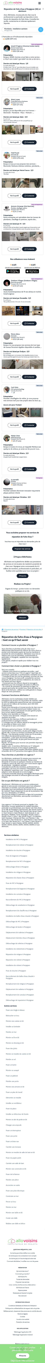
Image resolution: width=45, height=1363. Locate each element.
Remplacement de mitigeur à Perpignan (20, 984)
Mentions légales (22, 1314)
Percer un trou (11, 1202)
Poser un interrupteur (13, 1130)
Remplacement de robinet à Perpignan (19, 845)
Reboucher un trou (12, 1015)
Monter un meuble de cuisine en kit (18, 1054)
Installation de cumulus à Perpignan (18, 894)
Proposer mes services (22, 1282)
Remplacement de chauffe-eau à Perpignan (21, 910)
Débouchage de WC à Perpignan (17, 921)
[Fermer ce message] (40, 1348)
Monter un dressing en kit (15, 1043)
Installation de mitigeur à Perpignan (18, 872)
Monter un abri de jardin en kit (16, 1119)
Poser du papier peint (13, 1158)
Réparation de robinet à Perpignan (18, 960)
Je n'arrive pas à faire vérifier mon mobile (22, 1253)
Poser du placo (11, 1109)
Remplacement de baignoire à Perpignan (20, 889)
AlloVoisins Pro (22, 1277)
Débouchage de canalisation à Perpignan (20, 905)
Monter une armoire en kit (15, 1087)
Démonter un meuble (13, 1098)
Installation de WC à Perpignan (17, 839)
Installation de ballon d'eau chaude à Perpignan (22, 916)
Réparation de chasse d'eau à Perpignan (20, 878)
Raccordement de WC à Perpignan (18, 900)
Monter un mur (11, 1207)
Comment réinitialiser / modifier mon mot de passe (22, 1261)
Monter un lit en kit (12, 1037)
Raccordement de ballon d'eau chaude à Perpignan (20, 977)
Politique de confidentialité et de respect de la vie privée (22, 1308)
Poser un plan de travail (14, 1092)
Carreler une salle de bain (15, 1163)
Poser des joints (11, 1048)
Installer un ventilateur (13, 1103)
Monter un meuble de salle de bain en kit (20, 1152)
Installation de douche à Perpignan (18, 850)
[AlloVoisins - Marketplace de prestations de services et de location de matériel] (12, 4)
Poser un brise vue (12, 1141)
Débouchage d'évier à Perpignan (17, 867)
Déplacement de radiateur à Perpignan (19, 989)
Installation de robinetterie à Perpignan (19, 949)
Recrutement (22, 1296)
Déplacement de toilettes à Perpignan (19, 932)
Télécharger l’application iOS (22, 1332)
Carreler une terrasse (13, 1147)
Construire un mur (12, 1196)
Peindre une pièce (12, 1180)
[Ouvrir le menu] (39, 3)
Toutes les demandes (22, 1279)
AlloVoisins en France (22, 1287)
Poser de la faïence (12, 1174)
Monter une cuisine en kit (15, 1021)
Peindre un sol (11, 1059)
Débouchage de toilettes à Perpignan (19, 943)
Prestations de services (11, 629)
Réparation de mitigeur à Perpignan (18, 954)
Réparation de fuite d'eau (34, 629)
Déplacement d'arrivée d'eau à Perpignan (20, 938)
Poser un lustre (11, 1065)
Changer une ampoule (13, 1125)
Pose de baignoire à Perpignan (16, 856)
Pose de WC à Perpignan (14, 883)
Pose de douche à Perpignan (16, 971)
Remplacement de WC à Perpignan (18, 861)
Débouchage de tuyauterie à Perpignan (19, 1000)
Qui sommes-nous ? (22, 1271)
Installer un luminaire (13, 1026)
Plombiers (23, 629)
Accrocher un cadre (13, 1185)
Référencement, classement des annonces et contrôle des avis (22, 1311)
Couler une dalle (11, 1218)
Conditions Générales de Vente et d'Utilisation (22, 1306)
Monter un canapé (12, 1070)
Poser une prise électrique (15, 1191)
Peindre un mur (11, 1032)
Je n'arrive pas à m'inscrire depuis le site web (22, 1258)
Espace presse (22, 1290)
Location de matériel (23, 1319)
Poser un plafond (12, 1076)
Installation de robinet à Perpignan (18, 965)
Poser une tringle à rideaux (15, 1010)
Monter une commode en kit (16, 1169)
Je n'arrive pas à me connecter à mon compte (22, 1256)
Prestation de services (23, 1322)
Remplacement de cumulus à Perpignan (20, 995)
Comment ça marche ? (22, 1274)
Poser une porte (11, 1136)
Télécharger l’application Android (23, 1335)
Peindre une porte (12, 1081)
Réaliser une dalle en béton (15, 1223)
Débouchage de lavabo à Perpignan (18, 927)
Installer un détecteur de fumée (17, 1114)
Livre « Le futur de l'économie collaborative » (22, 1285)
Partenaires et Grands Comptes (22, 1293)
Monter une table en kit (14, 1212)
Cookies (22, 1317)
